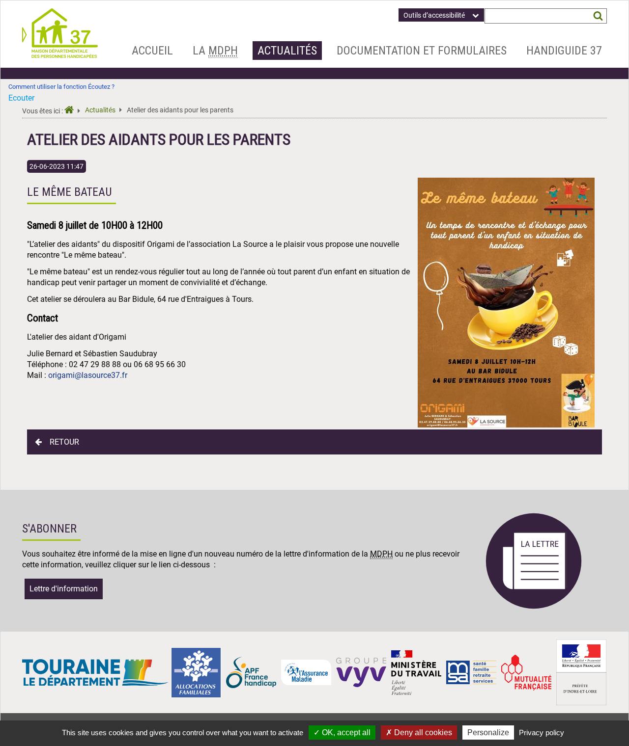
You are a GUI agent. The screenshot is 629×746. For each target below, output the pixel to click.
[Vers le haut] (610, 692)
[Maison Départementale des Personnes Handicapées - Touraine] (60, 55)
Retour (64, 442)
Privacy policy (541, 732)
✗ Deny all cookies (419, 732)
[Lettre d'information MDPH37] (534, 607)
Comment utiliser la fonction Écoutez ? (61, 86)
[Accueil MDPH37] (72, 111)
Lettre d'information (63, 588)
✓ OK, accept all (342, 732)
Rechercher (597, 16)
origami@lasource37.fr (87, 375)
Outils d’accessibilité (434, 15)
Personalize (488, 732)
